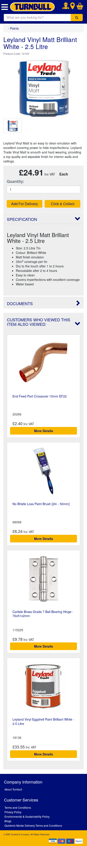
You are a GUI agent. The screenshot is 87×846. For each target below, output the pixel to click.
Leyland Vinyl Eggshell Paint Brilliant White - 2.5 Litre (43, 721)
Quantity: (15, 181)
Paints (14, 28)
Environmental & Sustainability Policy (27, 816)
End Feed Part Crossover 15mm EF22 (39, 396)
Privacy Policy (12, 812)
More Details (43, 431)
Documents (20, 303)
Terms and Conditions (17, 807)
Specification (22, 219)
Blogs (7, 821)
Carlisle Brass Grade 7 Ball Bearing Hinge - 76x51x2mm (42, 613)
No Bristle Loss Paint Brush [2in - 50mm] (41, 504)
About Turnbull (13, 789)
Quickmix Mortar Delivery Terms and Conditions (33, 825)
